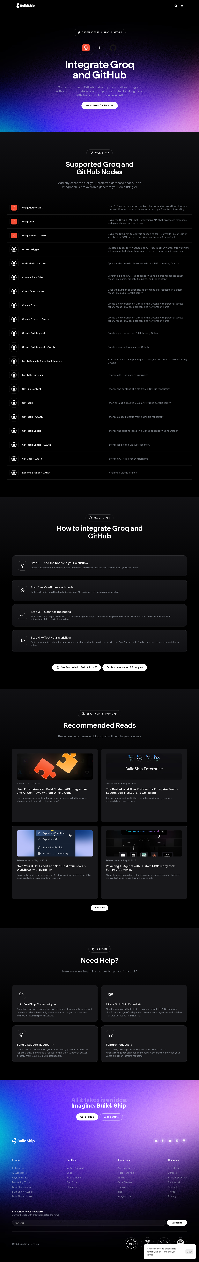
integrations (90, 32)
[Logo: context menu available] (26, 6)
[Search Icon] (176, 6)
